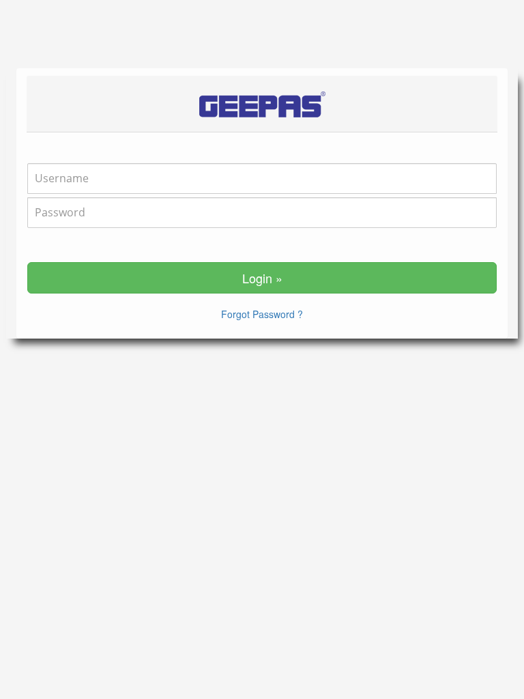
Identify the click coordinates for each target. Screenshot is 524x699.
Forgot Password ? (262, 314)
